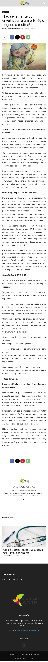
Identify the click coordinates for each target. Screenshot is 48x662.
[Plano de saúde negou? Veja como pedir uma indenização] (24, 536)
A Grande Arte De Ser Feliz (14, 29)
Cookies (29, 654)
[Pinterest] (22, 37)
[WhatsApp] (28, 37)
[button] (4, 3)
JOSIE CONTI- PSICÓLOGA (12, 579)
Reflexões (5, 12)
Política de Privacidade (16, 654)
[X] (17, 37)
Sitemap (36, 654)
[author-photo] (24, 484)
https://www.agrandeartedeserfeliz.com (24, 490)
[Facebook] (12, 37)
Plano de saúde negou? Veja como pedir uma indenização (22, 551)
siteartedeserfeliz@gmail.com (27, 630)
